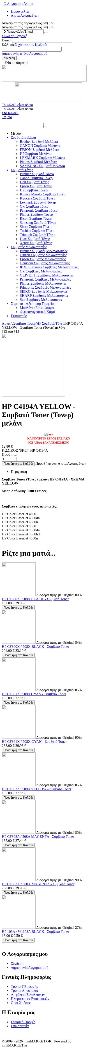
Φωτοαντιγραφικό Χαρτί (37, 312)
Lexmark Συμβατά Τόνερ (38, 202)
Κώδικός (8, 45)
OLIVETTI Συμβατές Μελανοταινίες (46, 275)
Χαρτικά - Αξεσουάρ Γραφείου (33, 304)
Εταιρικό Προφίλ (23, 1022)
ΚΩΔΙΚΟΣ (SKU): (15, 450)
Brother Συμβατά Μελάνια (39, 141)
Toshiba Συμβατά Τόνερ (37, 231)
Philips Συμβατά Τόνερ (36, 214)
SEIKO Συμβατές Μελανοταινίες (43, 291)
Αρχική (7, 323)
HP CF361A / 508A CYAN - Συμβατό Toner (34, 694)
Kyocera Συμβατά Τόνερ (37, 198)
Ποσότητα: (9, 454)
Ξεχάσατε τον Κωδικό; (30, 45)
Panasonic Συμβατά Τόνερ (39, 210)
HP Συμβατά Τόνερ (34, 190)
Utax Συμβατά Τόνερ (35, 239)
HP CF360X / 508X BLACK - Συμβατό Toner (35, 646)
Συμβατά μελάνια (23, 137)
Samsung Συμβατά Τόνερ (38, 222)
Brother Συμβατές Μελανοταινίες (43, 251)
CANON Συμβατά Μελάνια (40, 145)
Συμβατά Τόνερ (22, 170)
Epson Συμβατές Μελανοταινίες (43, 259)
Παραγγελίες (20, 11)
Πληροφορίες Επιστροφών (30, 999)
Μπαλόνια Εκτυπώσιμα (37, 308)
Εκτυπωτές (19, 316)
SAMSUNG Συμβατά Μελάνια (42, 166)
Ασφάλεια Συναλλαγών (28, 995)
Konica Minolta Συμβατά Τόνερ (42, 194)
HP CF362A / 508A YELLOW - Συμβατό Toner (36, 789)
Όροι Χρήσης (20, 1003)
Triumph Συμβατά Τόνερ (37, 235)
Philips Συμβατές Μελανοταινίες (43, 283)
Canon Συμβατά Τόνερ (36, 178)
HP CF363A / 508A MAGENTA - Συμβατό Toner (38, 836)
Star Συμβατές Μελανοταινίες (41, 299)
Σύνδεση (8, 36)
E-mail (6, 40)
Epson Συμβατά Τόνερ (36, 186)
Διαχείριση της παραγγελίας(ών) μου (28, 27)
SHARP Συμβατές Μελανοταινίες (44, 295)
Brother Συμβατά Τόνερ (37, 174)
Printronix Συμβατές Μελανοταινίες (45, 287)
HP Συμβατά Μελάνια (35, 154)
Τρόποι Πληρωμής (24, 986)
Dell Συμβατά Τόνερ (34, 182)
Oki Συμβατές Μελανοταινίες (41, 271)
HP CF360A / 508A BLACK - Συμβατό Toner (35, 599)
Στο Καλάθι (10, 113)
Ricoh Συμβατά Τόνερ (36, 218)
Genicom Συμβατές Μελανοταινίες (45, 263)
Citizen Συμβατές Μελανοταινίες (43, 255)
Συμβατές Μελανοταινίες (29, 247)
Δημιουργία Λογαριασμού (29, 967)
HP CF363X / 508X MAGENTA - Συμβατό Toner (38, 884)
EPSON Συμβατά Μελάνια (39, 150)
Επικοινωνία (20, 1026)
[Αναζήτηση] (45, 126)
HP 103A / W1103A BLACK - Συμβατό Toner (35, 931)
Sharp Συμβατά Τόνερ (35, 227)
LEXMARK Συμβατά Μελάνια (42, 158)
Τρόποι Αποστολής (24, 990)
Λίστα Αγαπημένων (25, 15)
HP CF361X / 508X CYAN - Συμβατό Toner (34, 741)
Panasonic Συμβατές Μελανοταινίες (45, 279)
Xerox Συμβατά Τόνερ (36, 243)
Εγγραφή (20, 36)
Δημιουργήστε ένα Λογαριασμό (24, 53)
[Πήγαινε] (46, 32)
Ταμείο (7, 117)
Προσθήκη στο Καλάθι (18, 463)
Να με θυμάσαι (17, 63)
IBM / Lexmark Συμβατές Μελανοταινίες (49, 267)
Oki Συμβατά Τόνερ (34, 206)
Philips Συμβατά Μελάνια (38, 162)
